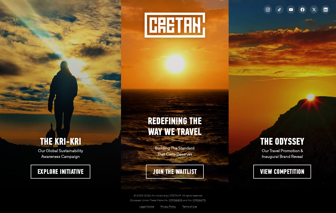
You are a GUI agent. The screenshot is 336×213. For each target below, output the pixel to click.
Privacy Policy (168, 206)
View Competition (282, 171)
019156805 (175, 200)
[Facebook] (302, 9)
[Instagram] (268, 9)
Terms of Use (189, 206)
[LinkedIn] (325, 9)
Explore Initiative (60, 171)
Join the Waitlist (175, 171)
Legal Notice (146, 206)
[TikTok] (279, 9)
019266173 (199, 200)
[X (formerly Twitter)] (314, 9)
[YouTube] (291, 9)
